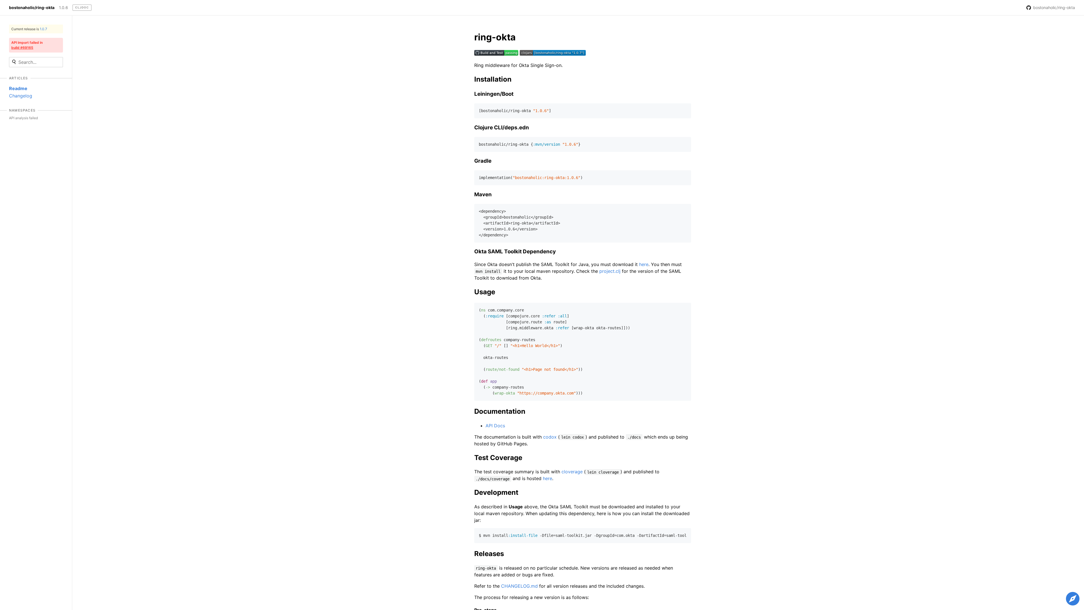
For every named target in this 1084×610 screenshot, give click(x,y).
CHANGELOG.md (519, 586)
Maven (483, 194)
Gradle (482, 161)
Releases (489, 554)
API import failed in (27, 45)
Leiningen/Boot (493, 94)
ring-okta (495, 37)
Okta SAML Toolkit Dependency (515, 251)
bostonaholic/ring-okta (31, 7)
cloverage (572, 471)
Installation (493, 79)
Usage (484, 292)
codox (550, 437)
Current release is (29, 29)
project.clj (609, 271)
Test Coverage (498, 458)
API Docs (495, 425)
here (643, 264)
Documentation (499, 411)
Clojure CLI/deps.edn (501, 127)
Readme (18, 88)
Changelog (20, 96)
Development (496, 492)
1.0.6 (63, 7)
